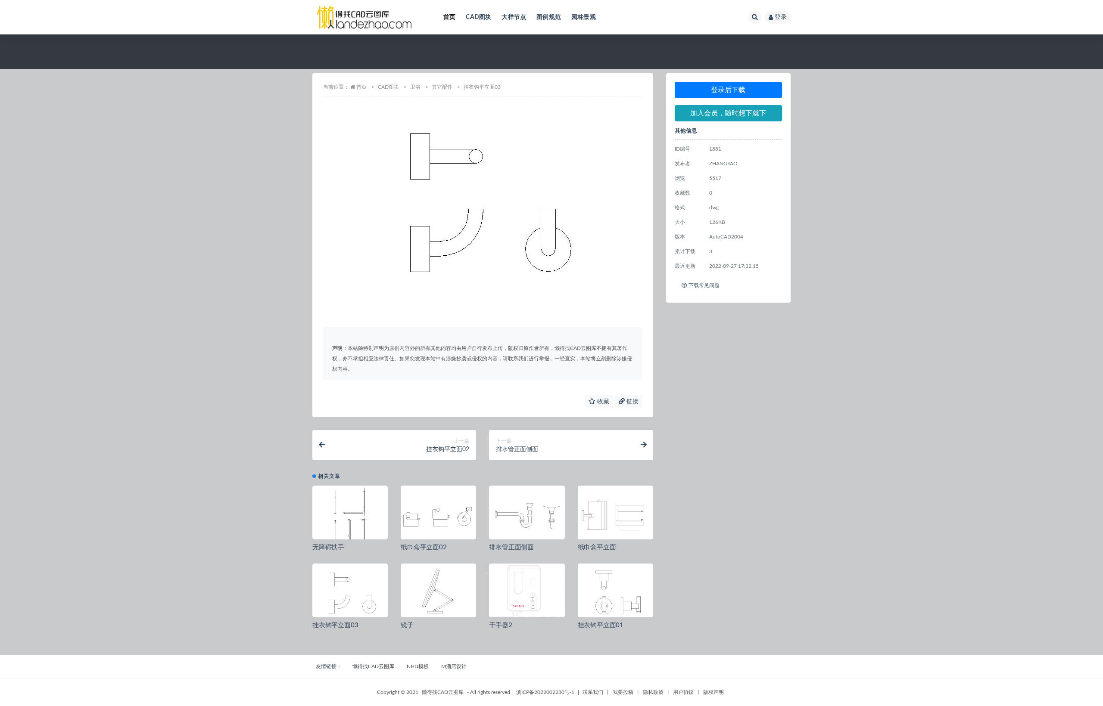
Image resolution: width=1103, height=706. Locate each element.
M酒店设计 (454, 666)
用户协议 (683, 692)
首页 (449, 17)
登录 (781, 17)
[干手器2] (526, 590)
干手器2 (500, 625)
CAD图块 (478, 17)
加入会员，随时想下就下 (728, 113)
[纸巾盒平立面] (615, 516)
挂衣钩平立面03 (335, 625)
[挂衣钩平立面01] (615, 594)
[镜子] (438, 594)
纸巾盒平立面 (597, 547)
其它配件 (442, 87)
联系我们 (593, 692)
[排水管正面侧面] (526, 516)
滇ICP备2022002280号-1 (545, 692)
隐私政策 (653, 692)
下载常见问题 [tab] (704, 285)
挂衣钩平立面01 (600, 625)
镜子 (407, 625)
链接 (632, 402)
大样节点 (514, 17)
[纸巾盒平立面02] (438, 516)
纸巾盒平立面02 (423, 547)
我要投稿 (623, 692)
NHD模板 (418, 666)
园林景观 (583, 17)
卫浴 (415, 87)
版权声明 (713, 692)
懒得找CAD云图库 (373, 666)
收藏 (602, 402)
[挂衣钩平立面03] (350, 594)
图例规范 (548, 17)
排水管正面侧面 (511, 547)
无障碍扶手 (328, 547)
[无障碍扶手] (350, 516)
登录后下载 (728, 90)
